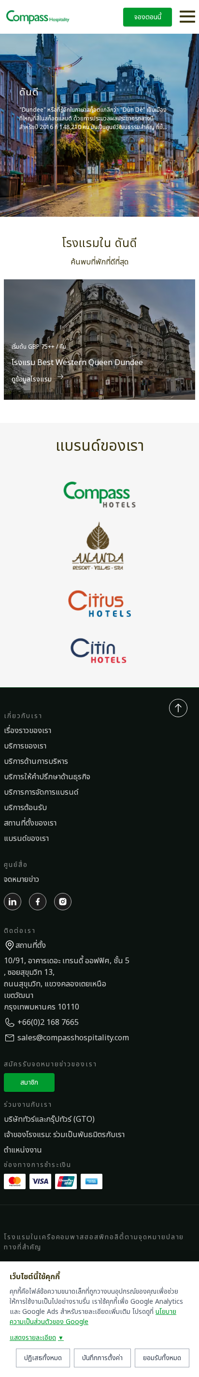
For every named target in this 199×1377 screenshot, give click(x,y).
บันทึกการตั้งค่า (102, 1358)
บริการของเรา (25, 746)
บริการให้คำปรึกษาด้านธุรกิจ (47, 777)
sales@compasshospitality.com (73, 1038)
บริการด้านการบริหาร (36, 761)
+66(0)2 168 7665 (48, 1022)
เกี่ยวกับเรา (23, 716)
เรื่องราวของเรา (27, 730)
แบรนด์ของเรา (26, 838)
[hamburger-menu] (187, 17)
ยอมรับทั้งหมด (162, 1358)
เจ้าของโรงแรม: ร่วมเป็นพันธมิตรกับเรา (64, 1135)
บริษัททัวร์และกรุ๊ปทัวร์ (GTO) (49, 1119)
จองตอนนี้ (147, 17)
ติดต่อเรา (20, 931)
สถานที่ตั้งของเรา (30, 823)
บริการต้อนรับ (25, 807)
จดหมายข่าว (21, 879)
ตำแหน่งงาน (23, 1150)
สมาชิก (29, 1082)
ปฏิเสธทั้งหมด (43, 1358)
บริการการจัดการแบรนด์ (41, 792)
